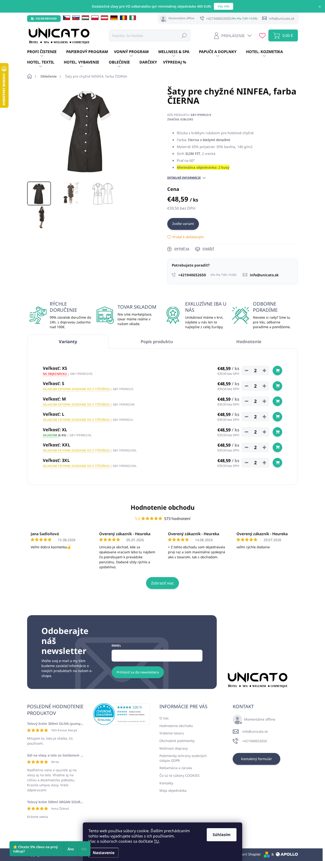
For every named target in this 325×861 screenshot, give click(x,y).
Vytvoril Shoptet (248, 854)
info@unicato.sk (255, 731)
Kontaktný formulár (256, 759)
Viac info (223, 6)
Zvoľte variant (183, 223)
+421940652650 (254, 741)
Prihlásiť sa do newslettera (138, 672)
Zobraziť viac (162, 583)
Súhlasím (222, 834)
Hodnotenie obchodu (163, 507)
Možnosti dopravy (173, 748)
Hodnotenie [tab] (248, 341)
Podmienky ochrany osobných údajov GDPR (183, 758)
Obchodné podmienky (177, 740)
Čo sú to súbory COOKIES (179, 775)
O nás (164, 718)
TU (156, 841)
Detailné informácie (184, 178)
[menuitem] (46, 52)
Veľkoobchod (46, 18)
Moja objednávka (173, 790)
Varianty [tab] (68, 341)
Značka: (180, 119)
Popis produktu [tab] (157, 341)
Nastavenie (103, 852)
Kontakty (166, 783)
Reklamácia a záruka (175, 768)
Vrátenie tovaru (171, 733)
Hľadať (184, 35)
